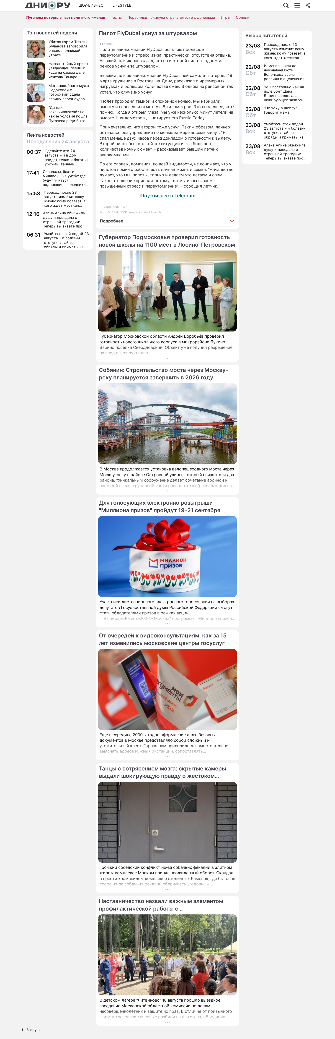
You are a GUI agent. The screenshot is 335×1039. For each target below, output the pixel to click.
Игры (225, 17)
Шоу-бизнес (91, 5)
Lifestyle (122, 5)
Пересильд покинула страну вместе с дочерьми (171, 17)
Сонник (242, 17)
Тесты (116, 17)
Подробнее (111, 221)
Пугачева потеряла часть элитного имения (65, 17)
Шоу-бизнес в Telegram (167, 195)
